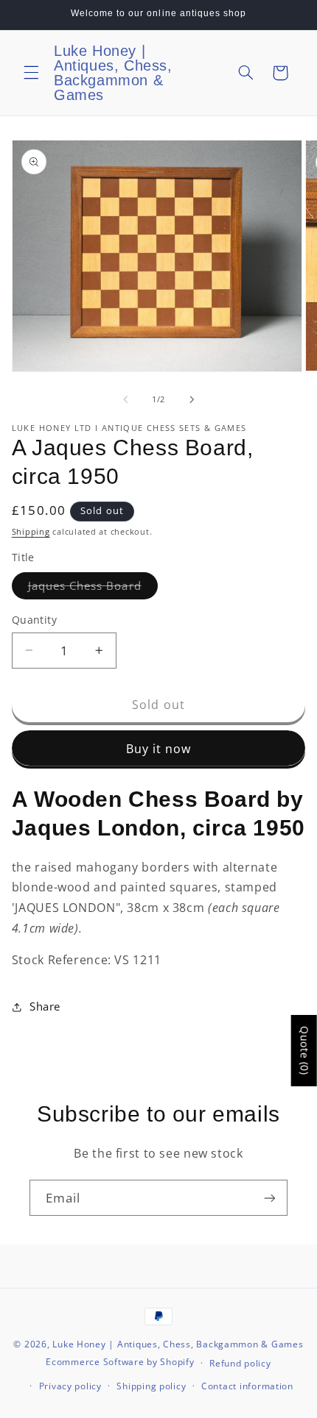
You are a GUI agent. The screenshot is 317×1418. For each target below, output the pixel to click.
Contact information (247, 1386)
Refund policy (240, 1363)
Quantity (34, 620)
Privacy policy (70, 1386)
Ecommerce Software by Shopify (120, 1362)
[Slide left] (125, 400)
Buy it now (159, 749)
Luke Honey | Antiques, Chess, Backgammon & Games (177, 1344)
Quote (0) (305, 1050)
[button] (31, 73)
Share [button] (44, 1006)
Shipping (31, 532)
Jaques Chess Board (93, 588)
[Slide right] (191, 400)
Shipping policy (151, 1386)
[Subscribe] (270, 1198)
